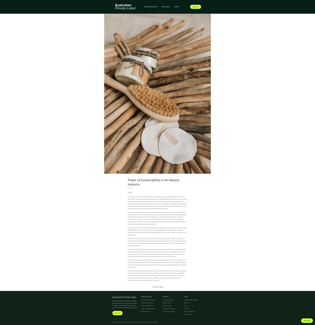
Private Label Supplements (148, 308)
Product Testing (167, 303)
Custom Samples (167, 305)
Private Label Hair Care (147, 305)
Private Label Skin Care (147, 303)
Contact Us (187, 308)
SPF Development (146, 311)
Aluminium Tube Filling (169, 308)
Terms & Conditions (189, 311)
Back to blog (159, 287)
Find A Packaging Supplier (191, 300)
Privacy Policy (187, 314)
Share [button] (130, 192)
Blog (185, 305)
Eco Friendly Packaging (169, 311)
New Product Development (148, 300)
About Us (186, 303)
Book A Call (196, 7)
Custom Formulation (168, 300)
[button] (151, 6)
